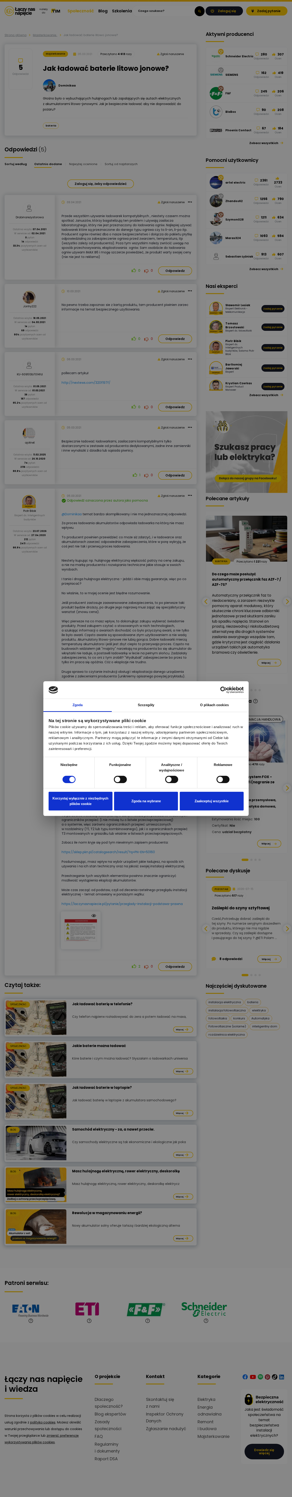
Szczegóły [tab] (146, 705)
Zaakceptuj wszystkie (212, 801)
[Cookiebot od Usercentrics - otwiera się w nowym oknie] (224, 690)
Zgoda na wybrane (146, 801)
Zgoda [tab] (78, 705)
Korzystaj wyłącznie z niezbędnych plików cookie (80, 801)
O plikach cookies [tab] (214, 705)
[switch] (120, 779)
